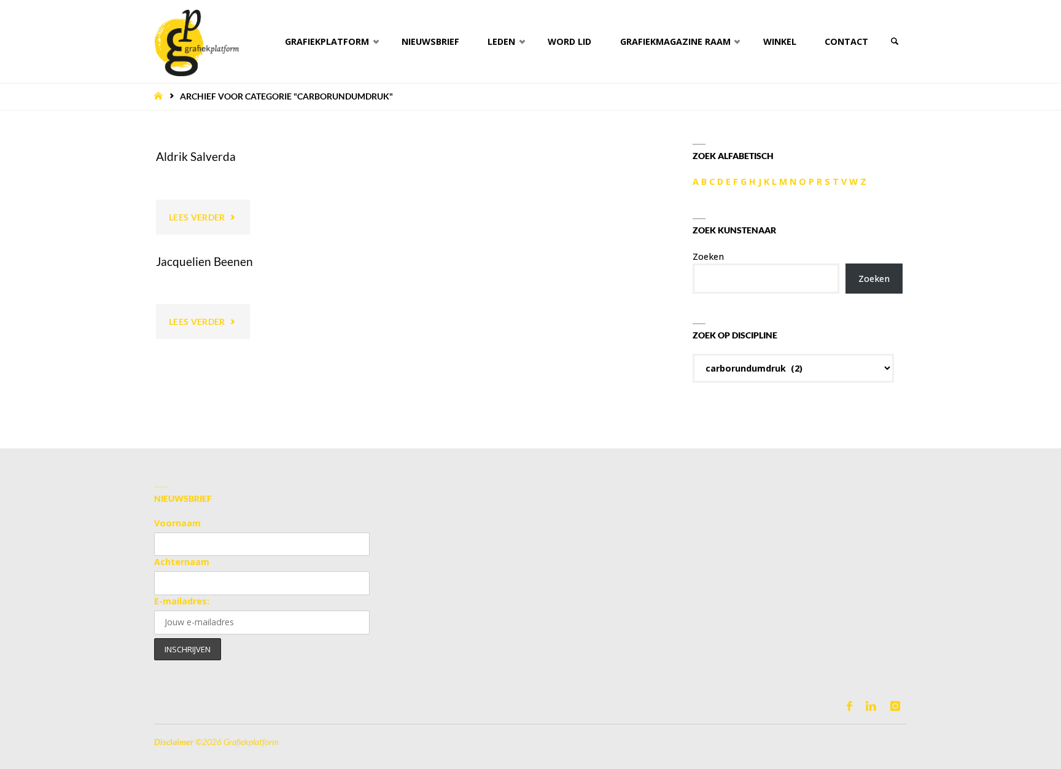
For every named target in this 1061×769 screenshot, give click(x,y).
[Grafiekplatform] (196, 41)
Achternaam (181, 562)
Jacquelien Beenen (204, 261)
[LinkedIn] (871, 706)
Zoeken (708, 256)
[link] (894, 41)
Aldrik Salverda (196, 156)
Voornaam (177, 523)
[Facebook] (849, 706)
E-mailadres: (181, 601)
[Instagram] (895, 706)
